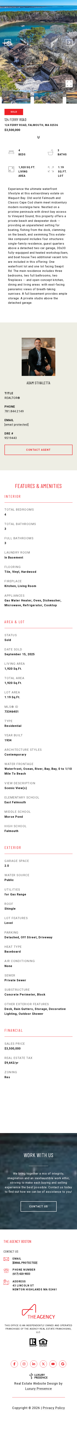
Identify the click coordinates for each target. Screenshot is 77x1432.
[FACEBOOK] (14, 1364)
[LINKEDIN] (33, 1364)
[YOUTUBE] (53, 1364)
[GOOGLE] (62, 1364)
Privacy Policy (54, 1408)
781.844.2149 (14, 411)
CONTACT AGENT (38, 449)
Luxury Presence (38, 1388)
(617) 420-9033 (21, 1273)
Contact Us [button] (38, 1206)
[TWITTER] (43, 1364)
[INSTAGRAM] (24, 1364)
